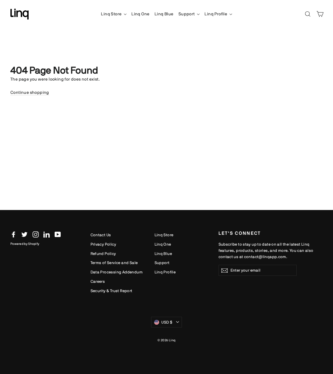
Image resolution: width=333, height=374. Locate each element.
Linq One (140, 13)
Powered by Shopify (24, 244)
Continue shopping (29, 92)
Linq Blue (164, 13)
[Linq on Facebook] (13, 234)
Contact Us (101, 235)
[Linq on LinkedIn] (46, 234)
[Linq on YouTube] (58, 234)
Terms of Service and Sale (114, 262)
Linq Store (111, 13)
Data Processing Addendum (117, 272)
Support (187, 13)
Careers (98, 281)
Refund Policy (103, 253)
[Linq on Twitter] (24, 234)
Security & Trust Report (111, 290)
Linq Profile (216, 13)
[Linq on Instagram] (36, 234)
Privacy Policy (103, 244)
